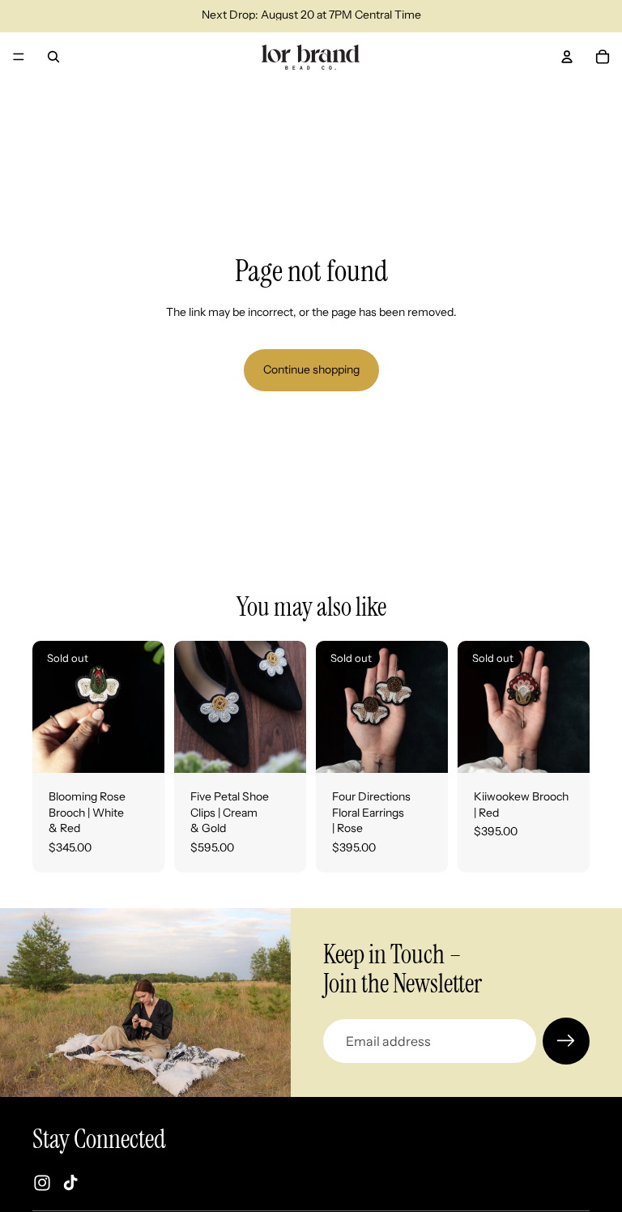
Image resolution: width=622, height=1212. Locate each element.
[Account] (567, 57)
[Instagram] (42, 1183)
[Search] (53, 57)
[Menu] (18, 56)
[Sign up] (566, 1041)
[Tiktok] (70, 1183)
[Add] (281, 747)
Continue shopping (311, 369)
